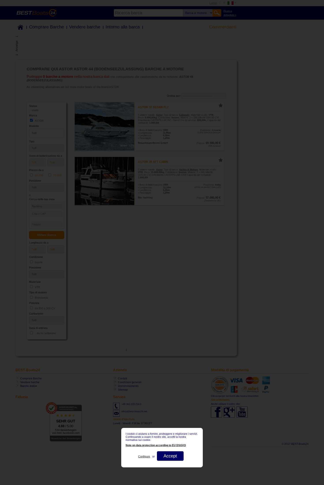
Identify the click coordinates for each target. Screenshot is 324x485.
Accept (170, 455)
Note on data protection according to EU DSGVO (156, 445)
